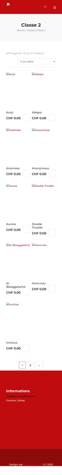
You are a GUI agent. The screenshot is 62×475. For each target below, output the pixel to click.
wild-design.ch (33, 464)
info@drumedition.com (20, 396)
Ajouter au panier (26, 117)
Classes (31, 30)
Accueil (21, 30)
